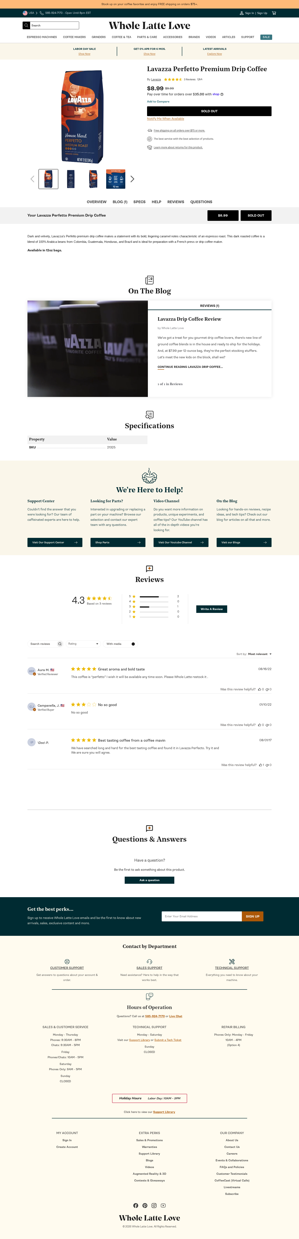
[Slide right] (132, 179)
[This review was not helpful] (267, 689)
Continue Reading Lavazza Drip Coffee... (190, 367)
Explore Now (214, 54)
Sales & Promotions (149, 1140)
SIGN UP (252, 916)
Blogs (149, 1160)
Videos (149, 1167)
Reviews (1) (209, 306)
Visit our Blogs (231, 542)
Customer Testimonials (231, 1174)
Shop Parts (102, 542)
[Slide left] (32, 179)
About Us (232, 1140)
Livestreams (232, 1187)
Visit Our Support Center (48, 542)
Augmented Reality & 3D (149, 1174)
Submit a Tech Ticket (167, 1040)
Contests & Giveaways (149, 1180)
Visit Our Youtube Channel (175, 542)
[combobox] (54, 25)
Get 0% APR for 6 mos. (150, 49)
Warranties (149, 1147)
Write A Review (212, 609)
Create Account (67, 1147)
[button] (154, 597)
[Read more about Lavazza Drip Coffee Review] (87, 349)
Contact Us (232, 1147)
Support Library (139, 1040)
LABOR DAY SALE (84, 49)
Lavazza (156, 79)
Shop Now (84, 54)
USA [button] (30, 13)
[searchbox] (42, 644)
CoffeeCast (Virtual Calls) (232, 1180)
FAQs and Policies (232, 1167)
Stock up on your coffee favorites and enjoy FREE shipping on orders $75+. (149, 4)
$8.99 (223, 216)
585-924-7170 (155, 1016)
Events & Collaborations (232, 1160)
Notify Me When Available (165, 119)
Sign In (67, 1140)
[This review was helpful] (259, 689)
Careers (232, 1153)
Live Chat (175, 1016)
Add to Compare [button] (158, 101)
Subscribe (232, 1194)
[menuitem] (67, 1140)
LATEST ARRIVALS (214, 49)
